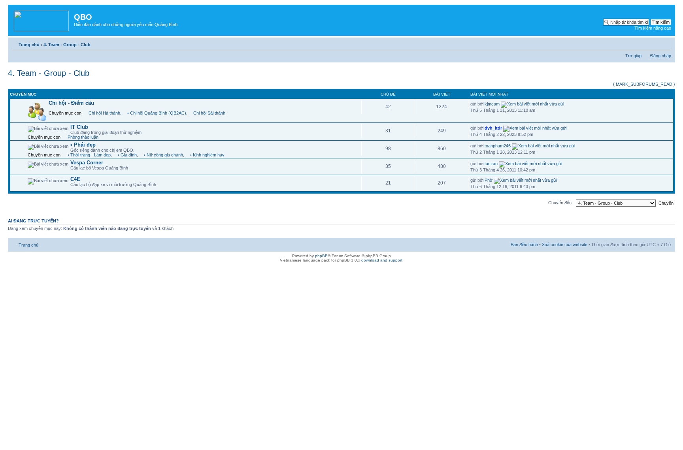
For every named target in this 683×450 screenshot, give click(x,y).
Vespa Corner (86, 163)
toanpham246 (498, 145)
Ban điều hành (524, 244)
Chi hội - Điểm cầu (71, 103)
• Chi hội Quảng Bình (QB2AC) (156, 113)
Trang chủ (29, 44)
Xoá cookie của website (564, 244)
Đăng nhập (660, 55)
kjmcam (492, 104)
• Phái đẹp (83, 145)
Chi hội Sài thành (209, 113)
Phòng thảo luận (83, 137)
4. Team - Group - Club (67, 44)
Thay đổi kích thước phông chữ (665, 43)
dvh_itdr (493, 128)
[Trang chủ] (42, 19)
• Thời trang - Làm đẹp (89, 155)
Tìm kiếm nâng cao (652, 28)
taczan (491, 163)
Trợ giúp (633, 55)
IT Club (79, 127)
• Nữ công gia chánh (163, 155)
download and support (381, 260)
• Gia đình (127, 155)
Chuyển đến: (560, 202)
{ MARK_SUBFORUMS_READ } (644, 84)
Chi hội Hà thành (104, 113)
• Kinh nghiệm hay (207, 155)
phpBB (321, 256)
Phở (488, 180)
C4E (75, 179)
